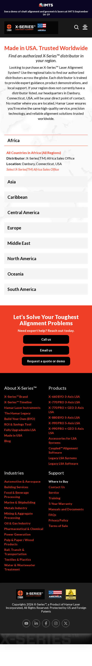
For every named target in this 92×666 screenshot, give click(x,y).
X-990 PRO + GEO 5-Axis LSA (66, 431)
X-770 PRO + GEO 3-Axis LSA (66, 410)
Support (56, 472)
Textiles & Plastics (17, 559)
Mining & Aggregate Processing (18, 515)
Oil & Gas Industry (17, 523)
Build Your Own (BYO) (19, 419)
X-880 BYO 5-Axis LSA (64, 417)
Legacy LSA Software (63, 463)
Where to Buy (58, 481)
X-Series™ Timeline (18, 402)
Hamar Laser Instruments (22, 407)
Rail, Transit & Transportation (15, 552)
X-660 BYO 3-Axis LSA (64, 396)
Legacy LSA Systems (63, 458)
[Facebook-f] (46, 623)
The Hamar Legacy (17, 413)
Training (54, 498)
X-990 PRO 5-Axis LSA (64, 423)
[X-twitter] (66, 623)
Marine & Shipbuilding (19, 502)
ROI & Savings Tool (17, 424)
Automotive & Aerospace (22, 481)
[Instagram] (56, 623)
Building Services (16, 487)
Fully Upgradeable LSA (20, 430)
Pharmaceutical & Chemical (23, 529)
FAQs (52, 515)
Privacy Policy (58, 520)
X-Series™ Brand (16, 396)
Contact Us (57, 487)
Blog (7, 441)
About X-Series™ (20, 387)
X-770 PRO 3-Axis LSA (64, 402)
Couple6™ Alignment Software (63, 450)
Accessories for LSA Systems (63, 440)
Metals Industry (15, 508)
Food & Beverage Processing (16, 495)
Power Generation (17, 534)
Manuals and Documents (66, 509)
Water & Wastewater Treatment (19, 567)
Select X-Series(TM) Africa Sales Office (32, 169)
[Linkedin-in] (36, 623)
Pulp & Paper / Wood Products (19, 542)
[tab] (46, 140)
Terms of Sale (58, 526)
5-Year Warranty (60, 503)
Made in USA (13, 435)
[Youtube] (26, 623)
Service (54, 492)
